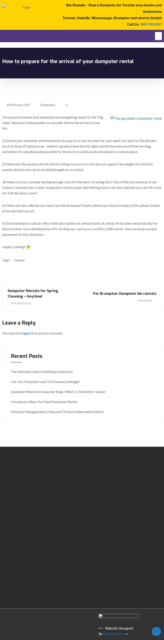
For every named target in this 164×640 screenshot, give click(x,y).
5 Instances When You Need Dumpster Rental (44, 402)
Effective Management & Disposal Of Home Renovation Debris (57, 412)
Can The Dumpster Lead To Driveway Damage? (45, 382)
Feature (19, 260)
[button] (158, 36)
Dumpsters (47, 105)
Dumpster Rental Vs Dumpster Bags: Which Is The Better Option (58, 392)
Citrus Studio (113, 634)
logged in (27, 333)
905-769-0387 (151, 24)
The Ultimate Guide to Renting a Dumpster (42, 372)
